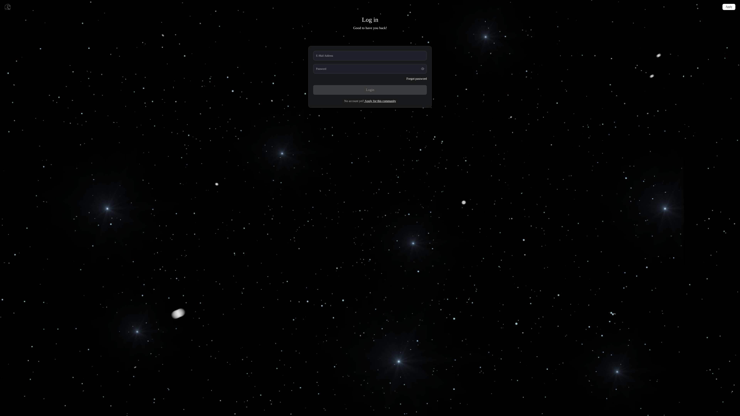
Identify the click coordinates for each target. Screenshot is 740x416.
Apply (729, 6)
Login (370, 90)
